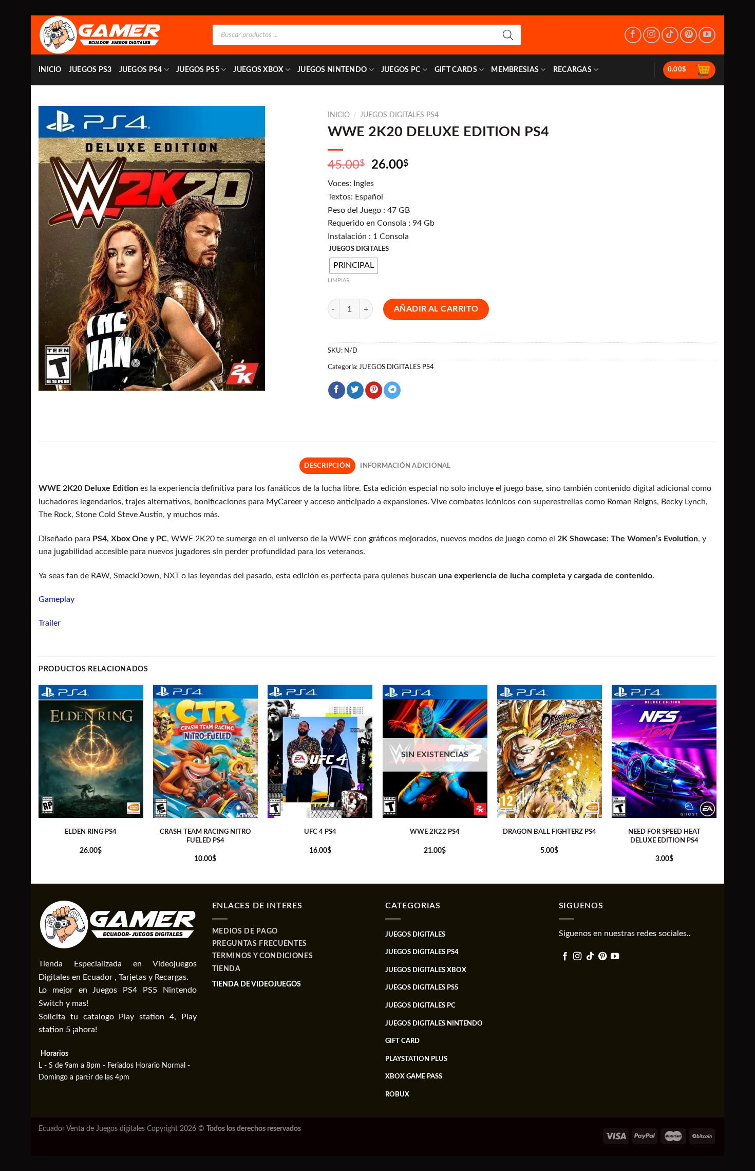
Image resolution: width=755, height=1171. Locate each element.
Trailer (50, 623)
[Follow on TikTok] (670, 35)
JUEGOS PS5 (197, 70)
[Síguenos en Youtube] (707, 35)
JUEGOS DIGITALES (359, 249)
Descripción (327, 466)
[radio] (354, 265)
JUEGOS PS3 (90, 70)
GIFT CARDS (456, 70)
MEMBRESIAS (515, 70)
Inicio (50, 70)
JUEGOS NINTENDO (332, 70)
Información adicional (405, 466)
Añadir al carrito (436, 309)
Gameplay (56, 599)
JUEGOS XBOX (258, 70)
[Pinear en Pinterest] (373, 390)
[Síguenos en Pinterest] (688, 35)
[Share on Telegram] (392, 390)
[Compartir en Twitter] (355, 390)
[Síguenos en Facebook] (633, 35)
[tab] (327, 466)
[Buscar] (508, 35)
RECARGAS (572, 70)
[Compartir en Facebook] (336, 390)
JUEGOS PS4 (140, 70)
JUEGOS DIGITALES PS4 (399, 115)
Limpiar (339, 280)
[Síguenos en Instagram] (651, 35)
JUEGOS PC (401, 70)
